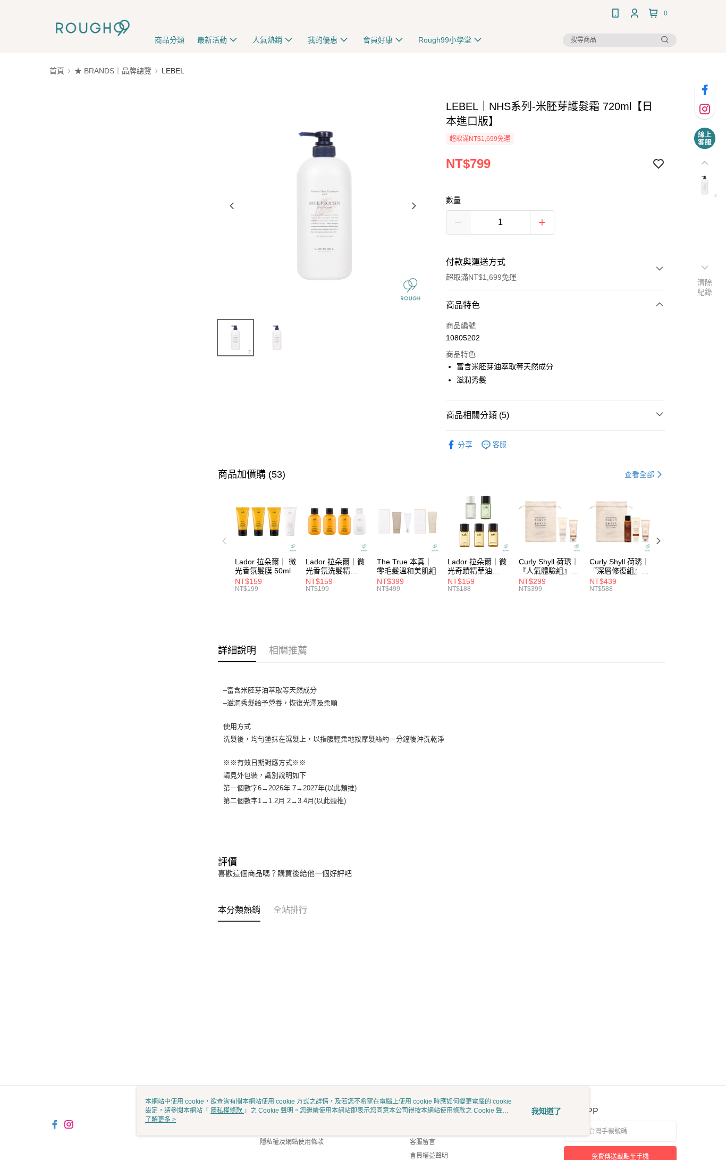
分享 (465, 444)
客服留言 (422, 1142)
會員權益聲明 (429, 1155)
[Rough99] (92, 28)
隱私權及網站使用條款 (292, 1142)
